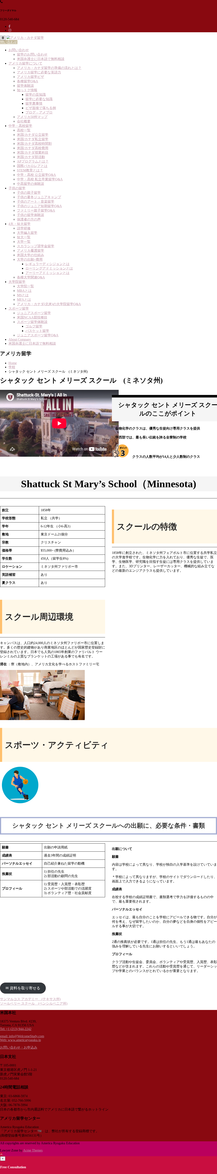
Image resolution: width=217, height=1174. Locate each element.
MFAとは (24, 299)
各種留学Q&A (27, 81)
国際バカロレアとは (32, 166)
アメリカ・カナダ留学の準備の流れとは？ (49, 68)
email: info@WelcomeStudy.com (22, 1036)
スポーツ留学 (18, 308)
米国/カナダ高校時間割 (34, 143)
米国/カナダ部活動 (31, 157)
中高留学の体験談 (30, 183)
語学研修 (24, 228)
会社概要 (24, 121)
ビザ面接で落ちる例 (40, 108)
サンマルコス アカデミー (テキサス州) (30, 999)
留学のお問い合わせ (32, 54)
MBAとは (24, 290)
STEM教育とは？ (30, 170)
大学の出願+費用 (30, 259)
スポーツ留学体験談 (32, 322)
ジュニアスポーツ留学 (34, 313)
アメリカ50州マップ (32, 117)
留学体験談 (25, 85)
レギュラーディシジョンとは (47, 264)
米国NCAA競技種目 (32, 317)
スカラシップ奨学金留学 (35, 246)
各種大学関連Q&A (31, 277)
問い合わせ (8, 42)
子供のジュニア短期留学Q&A (39, 206)
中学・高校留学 (20, 126)
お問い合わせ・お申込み (18, 1047)
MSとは (23, 295)
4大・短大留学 (19, 224)
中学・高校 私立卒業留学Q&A (40, 179)
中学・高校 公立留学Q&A (36, 175)
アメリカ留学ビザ (30, 77)
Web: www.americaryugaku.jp (20, 1040)
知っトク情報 (27, 90)
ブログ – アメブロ (39, 112)
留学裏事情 (33, 103)
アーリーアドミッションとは (47, 273)
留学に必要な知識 (39, 99)
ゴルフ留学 (33, 326)
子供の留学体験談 (30, 215)
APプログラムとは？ (33, 161)
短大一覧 (24, 237)
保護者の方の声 (29, 219)
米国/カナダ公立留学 (32, 134)
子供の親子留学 (29, 192)
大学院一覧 (25, 286)
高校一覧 (24, 130)
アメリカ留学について (25, 63)
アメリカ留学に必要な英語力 (39, 72)
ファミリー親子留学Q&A (36, 210)
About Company (19, 339)
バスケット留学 (37, 331)
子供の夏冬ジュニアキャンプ (39, 197)
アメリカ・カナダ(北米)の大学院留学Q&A (49, 304)
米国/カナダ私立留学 (32, 139)
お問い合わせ (18, 50)
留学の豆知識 (35, 94)
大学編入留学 (27, 233)
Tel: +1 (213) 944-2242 (15, 1029)
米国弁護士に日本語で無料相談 (40, 59)
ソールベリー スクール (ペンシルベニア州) (33, 1003)
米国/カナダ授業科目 (32, 152)
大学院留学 (16, 282)
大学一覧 (24, 241)
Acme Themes (33, 1150)
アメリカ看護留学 (30, 250)
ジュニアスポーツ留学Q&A (37, 335)
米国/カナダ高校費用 (32, 148)
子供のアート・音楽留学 (35, 201)
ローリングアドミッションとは (49, 268)
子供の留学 (16, 188)
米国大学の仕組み (30, 255)
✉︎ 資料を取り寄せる (23, 988)
